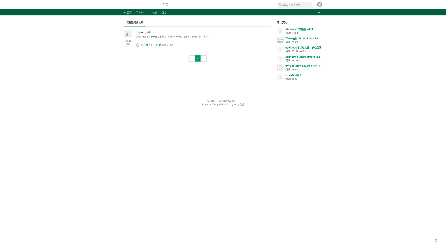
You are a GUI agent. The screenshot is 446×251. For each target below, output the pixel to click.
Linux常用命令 (293, 75)
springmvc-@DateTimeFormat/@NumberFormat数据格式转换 (320, 56)
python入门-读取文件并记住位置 (303, 47)
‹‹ (192, 58)
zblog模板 (239, 104)
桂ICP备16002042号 (226, 100)
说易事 (140, 4)
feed (141, 12)
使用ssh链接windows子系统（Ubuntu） (308, 65)
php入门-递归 (144, 32)
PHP (158, 44)
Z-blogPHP (217, 104)
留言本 (165, 12)
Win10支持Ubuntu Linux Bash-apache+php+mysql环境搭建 (320, 38)
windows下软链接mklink (299, 29)
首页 (165, 5)
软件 (155, 12)
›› (203, 58)
